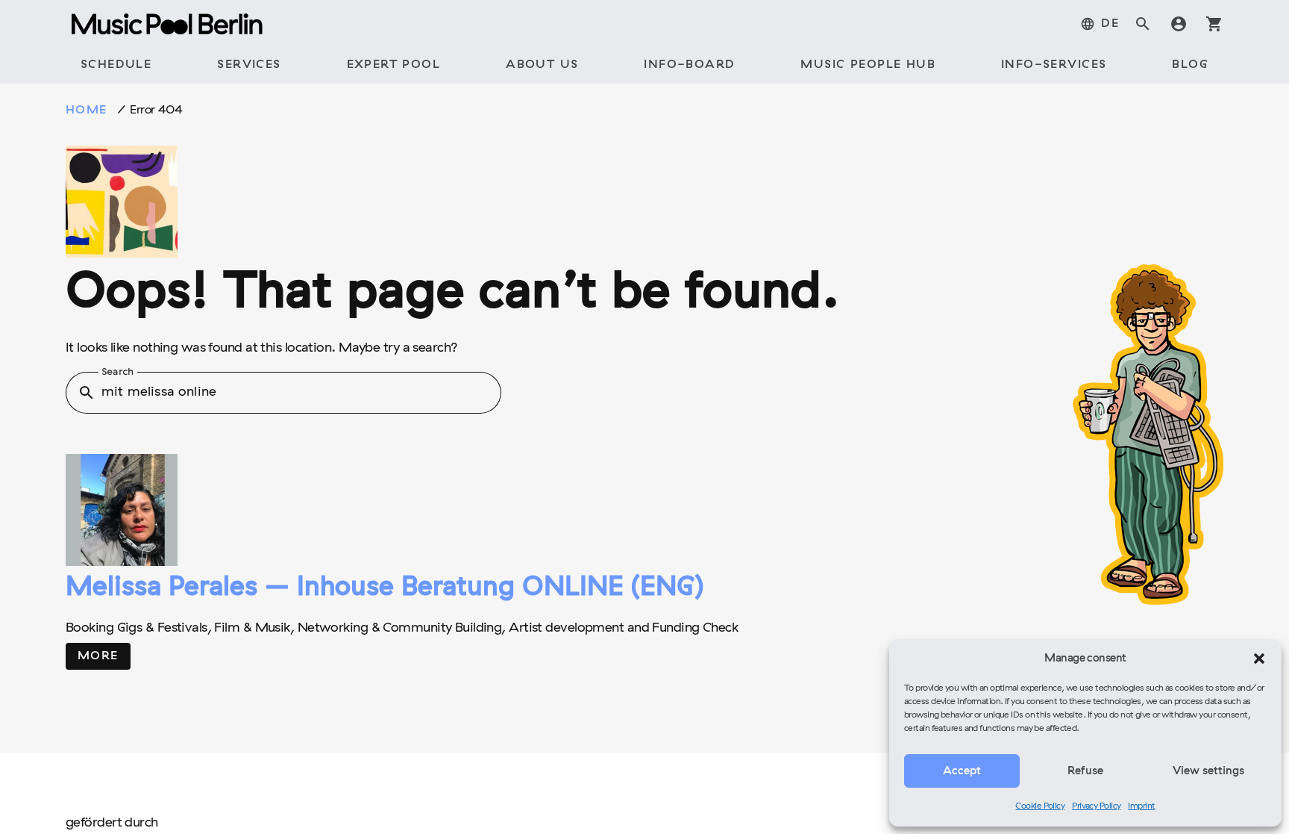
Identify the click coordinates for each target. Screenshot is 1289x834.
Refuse (1085, 771)
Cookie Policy (1039, 806)
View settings (1208, 771)
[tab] (1099, 23)
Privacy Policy (1096, 806)
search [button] (86, 393)
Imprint (1141, 806)
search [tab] (1143, 24)
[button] (1259, 658)
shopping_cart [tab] (1214, 24)
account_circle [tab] (1179, 24)
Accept (962, 771)
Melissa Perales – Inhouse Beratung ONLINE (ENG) (384, 588)
